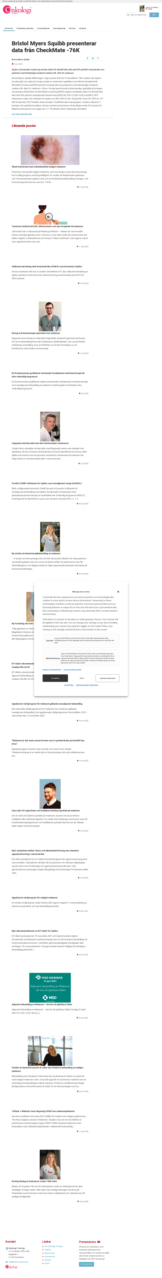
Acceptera (55, 678)
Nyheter (9, 28)
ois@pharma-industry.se (18, 1262)
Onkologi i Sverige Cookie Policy (87, 685)
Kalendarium (59, 28)
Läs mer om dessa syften (72, 669)
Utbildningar (43, 28)
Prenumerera (49, 1256)
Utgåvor (47, 1250)
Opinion (82, 28)
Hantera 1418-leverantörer (52, 669)
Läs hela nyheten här (22, 114)
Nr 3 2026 (149, 9)
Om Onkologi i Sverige (53, 1246)
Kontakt (47, 1260)
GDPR (46, 1263)
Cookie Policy (69, 685)
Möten (72, 28)
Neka (82, 678)
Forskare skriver (24, 28)
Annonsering (49, 1253)
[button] (118, 592)
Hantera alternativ (107, 678)
